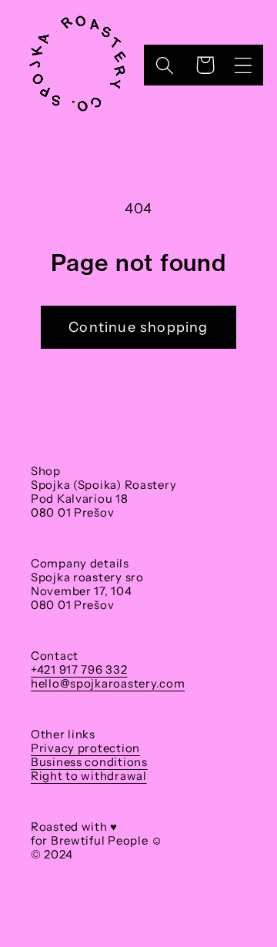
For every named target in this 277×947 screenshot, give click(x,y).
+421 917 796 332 (79, 669)
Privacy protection (85, 748)
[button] (242, 65)
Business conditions (89, 762)
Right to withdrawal (89, 775)
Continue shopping (138, 327)
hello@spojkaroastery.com (108, 683)
